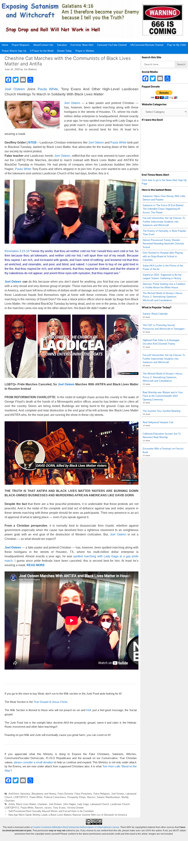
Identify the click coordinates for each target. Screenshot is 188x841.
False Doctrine (65, 793)
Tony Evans (59, 807)
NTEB (31, 142)
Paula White (48, 89)
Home (5, 45)
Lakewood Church (99, 804)
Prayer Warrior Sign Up (14, 50)
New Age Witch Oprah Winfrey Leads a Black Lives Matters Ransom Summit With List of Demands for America (67, 814)
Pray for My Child (176, 45)
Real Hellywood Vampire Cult (158, 422)
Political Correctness (55, 797)
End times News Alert (81, 45)
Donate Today (64, 50)
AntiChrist (13, 793)
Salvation (62, 45)
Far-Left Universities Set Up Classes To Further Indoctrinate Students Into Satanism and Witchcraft (164, 222)
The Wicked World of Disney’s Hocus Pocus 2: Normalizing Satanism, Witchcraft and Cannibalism (162, 297)
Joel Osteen (15, 89)
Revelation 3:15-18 (17, 251)
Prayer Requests (21, 45)
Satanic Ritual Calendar (155, 313)
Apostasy (25, 793)
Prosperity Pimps (76, 797)
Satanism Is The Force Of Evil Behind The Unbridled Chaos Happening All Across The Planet (163, 209)
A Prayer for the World (41, 50)
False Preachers (83, 793)
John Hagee (69, 804)
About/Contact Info (43, 45)
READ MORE (36, 565)
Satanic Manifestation (108, 797)
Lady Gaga (83, 804)
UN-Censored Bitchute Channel (146, 45)
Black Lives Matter (26, 804)
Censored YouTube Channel (112, 45)
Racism (91, 797)
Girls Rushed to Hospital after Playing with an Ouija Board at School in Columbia (163, 256)
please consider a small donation (33, 762)
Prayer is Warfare (84, 50)
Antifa (11, 804)
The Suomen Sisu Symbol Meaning (161, 411)
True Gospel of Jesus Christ (50, 701)
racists (48, 807)
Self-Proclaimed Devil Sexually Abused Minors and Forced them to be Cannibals (51, 811)
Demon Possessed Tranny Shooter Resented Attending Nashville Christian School (163, 244)
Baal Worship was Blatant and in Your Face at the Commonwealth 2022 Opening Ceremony (163, 396)
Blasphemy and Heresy (44, 793)
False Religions (101, 793)
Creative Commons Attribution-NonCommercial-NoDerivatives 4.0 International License (75, 827)
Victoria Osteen (75, 807)
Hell (88, 710)
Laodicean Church (120, 804)
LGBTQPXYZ (21, 797)
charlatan (42, 804)
